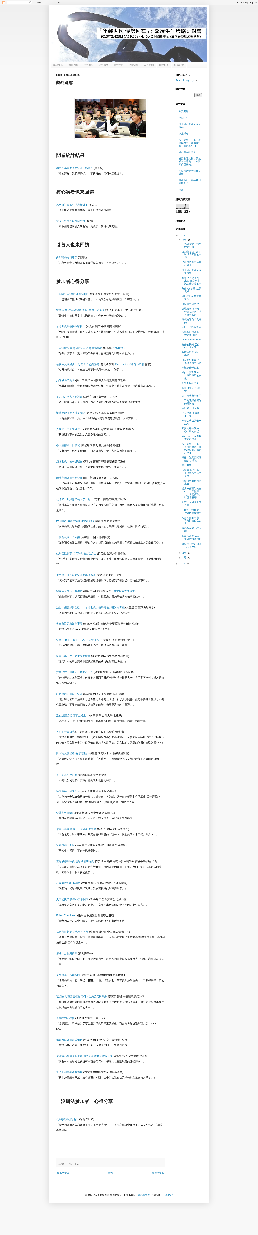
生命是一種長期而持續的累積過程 (191, 511)
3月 (184, 239)
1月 (184, 557)
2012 (182, 563)
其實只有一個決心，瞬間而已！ (191, 430)
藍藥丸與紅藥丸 (190, 383)
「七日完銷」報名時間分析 (191, 245)
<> (67, 1119)
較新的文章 (63, 1173)
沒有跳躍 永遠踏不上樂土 (191, 414)
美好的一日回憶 (190, 408)
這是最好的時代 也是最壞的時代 (191, 361)
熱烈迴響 (179, 64)
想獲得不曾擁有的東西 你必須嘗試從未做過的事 (191, 280)
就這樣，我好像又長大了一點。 (191, 545)
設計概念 (88, 64)
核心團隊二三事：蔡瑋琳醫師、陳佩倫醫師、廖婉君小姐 (190, 142)
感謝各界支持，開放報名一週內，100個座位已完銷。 (190, 161)
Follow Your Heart (66, 915)
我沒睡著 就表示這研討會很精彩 (191, 537)
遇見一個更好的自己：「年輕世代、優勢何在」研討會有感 (191, 493)
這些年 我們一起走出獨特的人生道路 (191, 473)
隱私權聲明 (144, 1194)
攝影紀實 (164, 64)
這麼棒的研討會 (190, 304)
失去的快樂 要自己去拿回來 (191, 346)
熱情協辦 (134, 64)
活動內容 (73, 64)
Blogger (168, 1194)
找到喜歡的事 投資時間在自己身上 (191, 520)
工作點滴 (149, 64)
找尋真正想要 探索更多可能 (191, 333)
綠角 (181, 189)
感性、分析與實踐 (191, 327)
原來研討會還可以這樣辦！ (191, 271)
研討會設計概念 (187, 152)
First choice (129, 364)
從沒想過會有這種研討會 (191, 264)
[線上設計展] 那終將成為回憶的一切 (191, 254)
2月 (184, 552)
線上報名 (58, 64)
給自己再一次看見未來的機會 (191, 438)
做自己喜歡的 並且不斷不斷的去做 (191, 375)
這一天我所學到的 (191, 395)
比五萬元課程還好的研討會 (191, 402)
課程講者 (103, 64)
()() (80, 310)
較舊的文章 (158, 1173)
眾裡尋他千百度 (190, 367)
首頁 (110, 1173)
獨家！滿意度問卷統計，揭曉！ (191, 459)
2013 (182, 235)
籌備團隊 (119, 64)
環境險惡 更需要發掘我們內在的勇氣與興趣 (191, 311)
